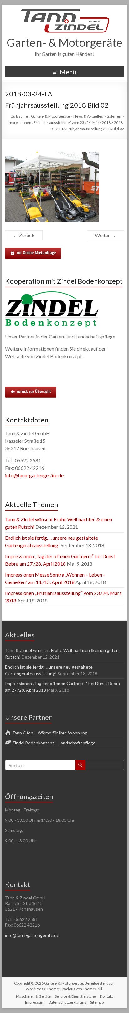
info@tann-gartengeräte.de (34, 475)
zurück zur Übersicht (34, 391)
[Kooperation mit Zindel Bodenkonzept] (52, 294)
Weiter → (105, 235)
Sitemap (97, 1002)
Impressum (34, 1002)
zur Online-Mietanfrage (36, 253)
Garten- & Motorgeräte (64, 42)
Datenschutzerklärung (67, 1002)
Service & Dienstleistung (75, 996)
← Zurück (23, 235)
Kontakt (106, 996)
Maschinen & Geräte (33, 996)
